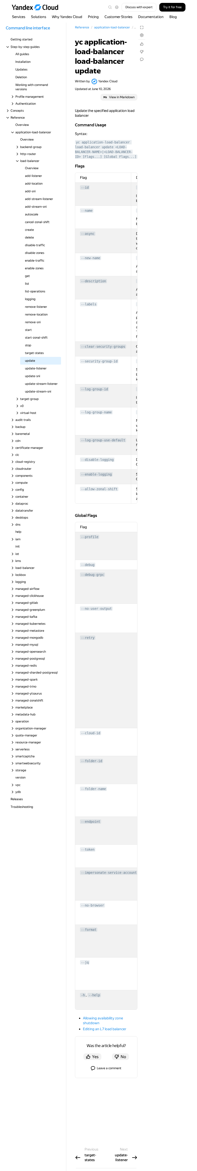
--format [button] (88, 930)
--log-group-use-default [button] (103, 440)
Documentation (151, 17)
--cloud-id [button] (90, 733)
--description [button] (93, 281)
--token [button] (87, 849)
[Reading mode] (141, 27)
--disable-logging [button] (97, 460)
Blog (173, 17)
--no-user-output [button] (96, 609)
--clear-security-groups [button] (103, 346)
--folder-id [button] (91, 761)
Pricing (93, 17)
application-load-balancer (112, 27)
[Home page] (37, 7)
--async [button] (87, 234)
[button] (117, 7)
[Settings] (141, 35)
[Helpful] (141, 44)
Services (18, 17)
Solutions (38, 17)
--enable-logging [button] (96, 474)
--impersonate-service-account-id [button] (111, 873)
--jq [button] (85, 962)
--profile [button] (89, 537)
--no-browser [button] (92, 905)
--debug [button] (87, 565)
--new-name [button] (90, 258)
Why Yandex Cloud (67, 17)
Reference (82, 27)
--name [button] (86, 210)
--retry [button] (87, 638)
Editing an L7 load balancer (104, 1029)
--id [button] (85, 187)
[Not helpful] (141, 51)
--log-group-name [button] (96, 412)
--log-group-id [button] (94, 389)
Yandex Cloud (107, 81)
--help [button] (94, 995)
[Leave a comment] (141, 59)
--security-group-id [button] (99, 361)
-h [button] (83, 995)
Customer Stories (118, 17)
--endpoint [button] (90, 822)
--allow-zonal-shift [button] (99, 489)
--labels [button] (88, 304)
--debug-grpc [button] (92, 575)
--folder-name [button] (93, 789)
